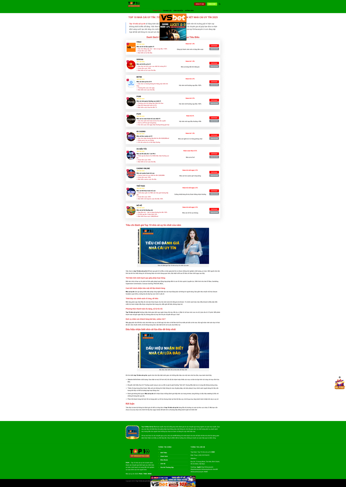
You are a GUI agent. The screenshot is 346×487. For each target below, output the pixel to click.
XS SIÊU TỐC (142, 149)
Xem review (214, 49)
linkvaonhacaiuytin (197, 472)
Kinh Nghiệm (178, 10)
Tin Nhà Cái (167, 10)
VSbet (139, 42)
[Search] (219, 4)
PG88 (139, 96)
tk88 (206, 472)
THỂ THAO (141, 186)
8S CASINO (141, 131)
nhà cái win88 (171, 435)
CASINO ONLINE (143, 168)
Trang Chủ (157, 10)
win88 (216, 469)
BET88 (139, 77)
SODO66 (140, 59)
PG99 (139, 114)
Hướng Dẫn (189, 10)
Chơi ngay (214, 45)
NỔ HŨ (139, 205)
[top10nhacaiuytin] (135, 4)
